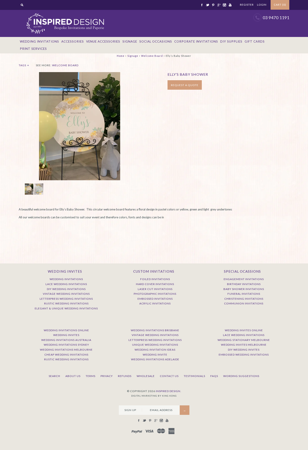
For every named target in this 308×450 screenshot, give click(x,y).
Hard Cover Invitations (155, 284)
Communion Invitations (243, 303)
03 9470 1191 (276, 17)
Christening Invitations (243, 298)
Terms (90, 376)
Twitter (207, 4)
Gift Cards (255, 41)
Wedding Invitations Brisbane (155, 330)
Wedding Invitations (39, 41)
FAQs (214, 376)
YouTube (230, 4)
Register (247, 4)
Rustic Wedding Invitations (66, 303)
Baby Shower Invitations (243, 289)
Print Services (33, 48)
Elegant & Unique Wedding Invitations (66, 308)
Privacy (107, 376)
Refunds (124, 376)
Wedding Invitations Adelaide (155, 359)
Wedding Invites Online (244, 330)
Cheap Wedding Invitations (66, 354)
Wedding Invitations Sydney (66, 344)
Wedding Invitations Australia (66, 340)
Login (262, 4)
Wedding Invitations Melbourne (66, 349)
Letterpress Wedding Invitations (66, 298)
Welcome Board (152, 55)
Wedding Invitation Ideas (155, 349)
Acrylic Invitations (155, 303)
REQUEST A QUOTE (184, 85)
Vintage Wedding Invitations (66, 293)
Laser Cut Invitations (155, 289)
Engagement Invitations (244, 279)
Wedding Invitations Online (66, 330)
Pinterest (213, 4)
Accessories (72, 41)
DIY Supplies (231, 41)
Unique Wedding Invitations (155, 344)
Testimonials (194, 376)
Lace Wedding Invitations (66, 284)
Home (120, 55)
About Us (72, 376)
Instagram (224, 4)
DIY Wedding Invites (244, 349)
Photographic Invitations (155, 293)
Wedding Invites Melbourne (244, 344)
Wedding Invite (155, 354)
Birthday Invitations (244, 284)
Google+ (218, 4)
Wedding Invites (66, 335)
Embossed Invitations (155, 298)
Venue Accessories (103, 41)
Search (54, 376)
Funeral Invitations (244, 293)
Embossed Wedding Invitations (244, 354)
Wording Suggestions (241, 376)
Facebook (201, 4)
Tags (24, 65)
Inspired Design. (168, 391)
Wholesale (146, 376)
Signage (129, 41)
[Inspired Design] (65, 12)
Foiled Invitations (155, 279)
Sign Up (130, 410)
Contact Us (169, 376)
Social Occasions (155, 41)
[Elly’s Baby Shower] (79, 74)
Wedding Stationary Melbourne (244, 340)
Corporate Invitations (196, 41)
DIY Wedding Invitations (66, 289)
